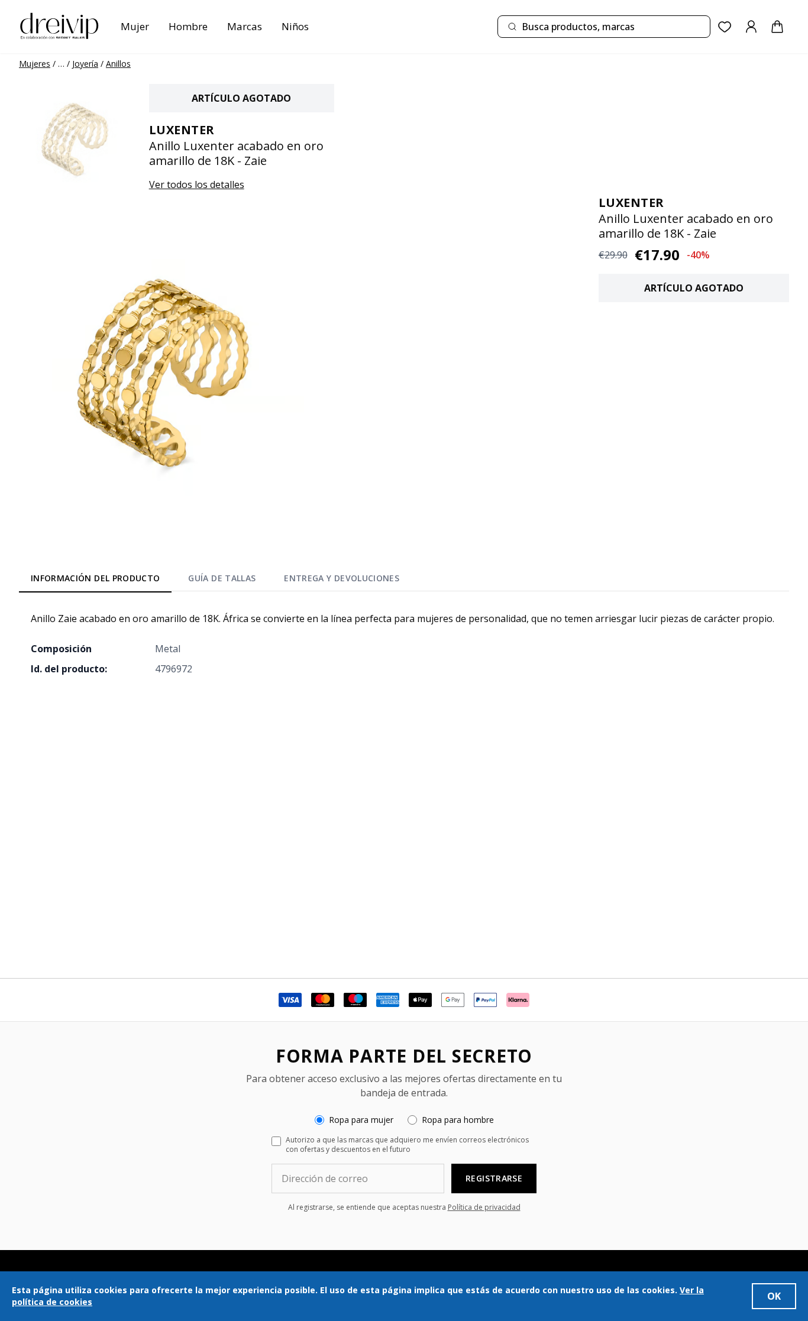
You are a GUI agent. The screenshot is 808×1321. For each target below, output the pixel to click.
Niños (295, 26)
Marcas (244, 26)
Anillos (118, 63)
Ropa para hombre (458, 1119)
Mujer (135, 26)
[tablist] (215, 580)
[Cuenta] (751, 26)
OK (774, 1296)
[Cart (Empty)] (777, 26)
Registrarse (494, 1178)
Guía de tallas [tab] (222, 578)
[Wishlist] (725, 27)
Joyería (85, 63)
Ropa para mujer (361, 1119)
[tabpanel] (404, 643)
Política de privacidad (484, 1207)
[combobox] (603, 26)
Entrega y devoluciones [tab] (341, 578)
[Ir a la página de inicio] (59, 26)
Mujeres (34, 63)
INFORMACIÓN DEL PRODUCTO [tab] (95, 578)
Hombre (188, 26)
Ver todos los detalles (196, 184)
